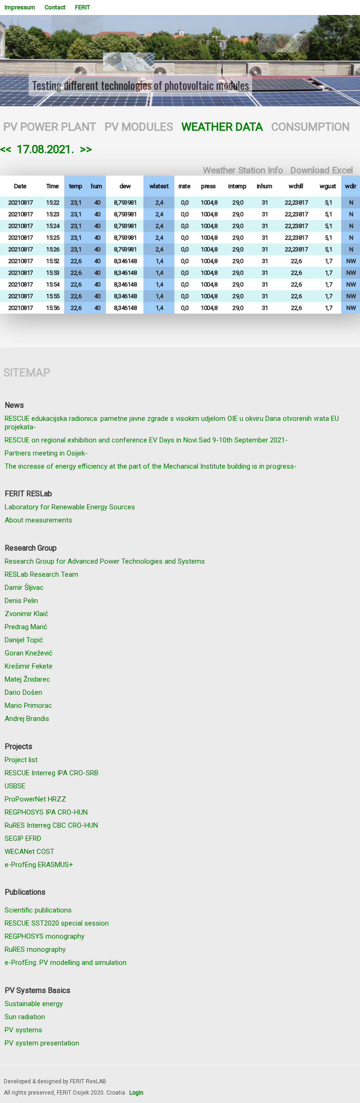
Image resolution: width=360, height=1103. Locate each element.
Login (136, 1092)
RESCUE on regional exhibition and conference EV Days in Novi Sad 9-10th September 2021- (146, 440)
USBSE (15, 786)
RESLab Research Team (41, 574)
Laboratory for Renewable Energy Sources (70, 507)
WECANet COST (29, 851)
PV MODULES (139, 126)
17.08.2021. (45, 149)
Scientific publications (38, 910)
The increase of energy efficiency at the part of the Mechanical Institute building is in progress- (151, 466)
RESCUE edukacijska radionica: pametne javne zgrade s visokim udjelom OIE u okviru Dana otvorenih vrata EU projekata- (172, 422)
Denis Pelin (21, 600)
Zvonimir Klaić (26, 614)
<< (5, 149)
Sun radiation (25, 1017)
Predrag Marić (26, 627)
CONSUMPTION (310, 126)
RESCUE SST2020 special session (57, 923)
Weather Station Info (243, 170)
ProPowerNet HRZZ (35, 799)
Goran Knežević (28, 653)
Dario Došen (23, 692)
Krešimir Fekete (28, 666)
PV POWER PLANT (49, 126)
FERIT (82, 7)
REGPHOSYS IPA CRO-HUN (46, 812)
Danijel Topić (24, 640)
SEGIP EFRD (23, 838)
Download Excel (321, 170)
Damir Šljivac (24, 587)
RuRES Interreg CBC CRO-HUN (51, 825)
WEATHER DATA (222, 126)
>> (86, 149)
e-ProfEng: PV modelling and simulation (66, 962)
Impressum (20, 7)
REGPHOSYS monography (44, 936)
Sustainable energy (34, 1004)
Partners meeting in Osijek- (46, 453)
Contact (55, 7)
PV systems (23, 1030)
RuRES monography (35, 949)
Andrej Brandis (27, 718)
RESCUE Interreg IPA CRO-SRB (51, 773)
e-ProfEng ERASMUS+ (39, 864)
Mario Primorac (28, 705)
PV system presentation (42, 1043)
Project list (21, 760)
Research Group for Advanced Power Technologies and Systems (105, 561)
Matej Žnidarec (27, 679)
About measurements (38, 520)
